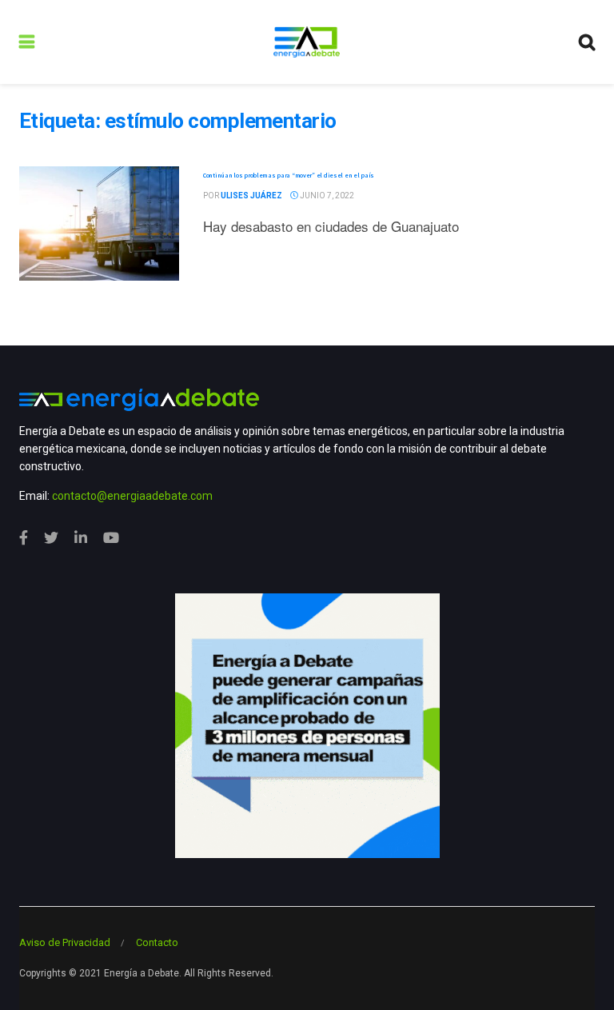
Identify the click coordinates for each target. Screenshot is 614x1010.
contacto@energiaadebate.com (132, 495)
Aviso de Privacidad (64, 942)
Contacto (157, 942)
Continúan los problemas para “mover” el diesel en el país (288, 175)
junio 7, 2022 (326, 195)
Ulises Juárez (251, 195)
